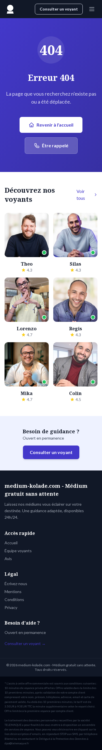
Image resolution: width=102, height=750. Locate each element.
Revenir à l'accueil (55, 124)
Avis (8, 558)
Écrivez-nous (16, 583)
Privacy (11, 607)
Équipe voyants (18, 550)
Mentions (13, 591)
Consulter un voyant (59, 9)
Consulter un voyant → (25, 643)
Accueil (11, 542)
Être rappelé (55, 145)
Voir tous (80, 194)
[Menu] (91, 9)
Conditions (14, 599)
